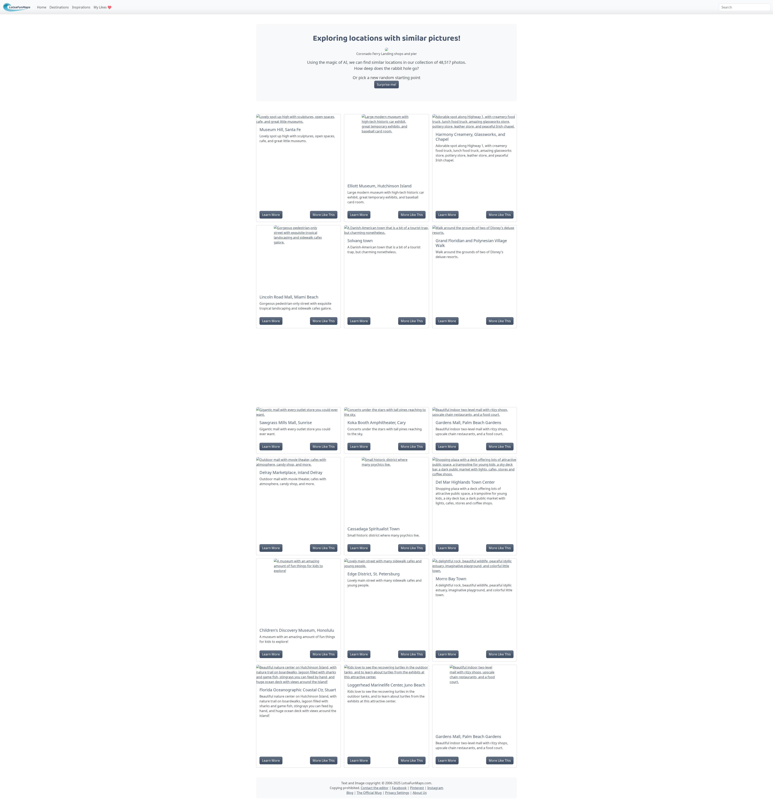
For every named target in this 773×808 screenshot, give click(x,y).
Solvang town (360, 240)
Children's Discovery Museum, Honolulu (296, 630)
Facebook (399, 788)
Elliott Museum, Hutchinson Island (379, 186)
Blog (349, 792)
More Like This (324, 215)
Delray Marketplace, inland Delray (290, 472)
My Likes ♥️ (103, 7)
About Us (420, 792)
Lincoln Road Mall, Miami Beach (288, 297)
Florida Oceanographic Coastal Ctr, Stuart (297, 689)
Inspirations (81, 7)
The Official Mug (369, 792)
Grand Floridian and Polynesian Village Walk (471, 243)
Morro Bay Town (451, 578)
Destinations (59, 7)
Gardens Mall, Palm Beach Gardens (468, 422)
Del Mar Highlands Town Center (465, 482)
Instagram (435, 788)
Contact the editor (375, 788)
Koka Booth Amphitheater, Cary (376, 422)
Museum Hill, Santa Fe (280, 129)
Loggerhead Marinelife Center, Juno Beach (386, 685)
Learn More (271, 215)
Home (41, 7)
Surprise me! (386, 84)
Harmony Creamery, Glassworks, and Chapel (470, 137)
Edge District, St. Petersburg (373, 574)
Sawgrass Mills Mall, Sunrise (285, 422)
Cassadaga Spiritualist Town (373, 528)
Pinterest (417, 788)
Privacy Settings (397, 792)
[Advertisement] (386, 366)
